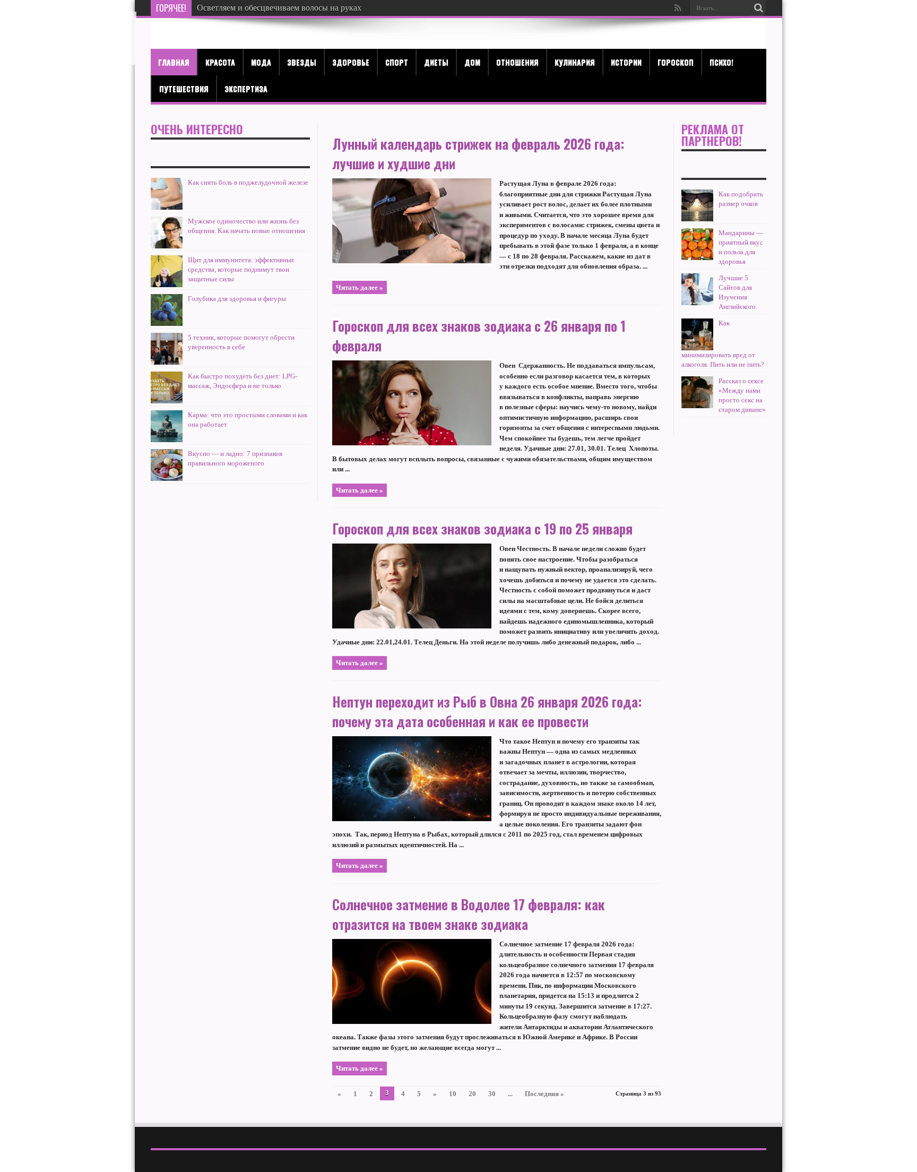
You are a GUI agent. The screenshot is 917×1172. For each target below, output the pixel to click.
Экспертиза (245, 88)
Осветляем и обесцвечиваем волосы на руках (279, 7)
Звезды (301, 61)
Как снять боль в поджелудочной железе (248, 182)
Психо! (721, 61)
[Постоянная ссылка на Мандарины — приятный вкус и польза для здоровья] (697, 258)
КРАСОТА (220, 61)
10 (452, 1094)
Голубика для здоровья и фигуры (237, 299)
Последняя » (544, 1094)
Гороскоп (676, 61)
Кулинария (575, 61)
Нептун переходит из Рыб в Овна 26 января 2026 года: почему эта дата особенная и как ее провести (487, 711)
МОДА (261, 61)
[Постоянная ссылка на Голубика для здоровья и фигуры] (167, 324)
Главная (173, 61)
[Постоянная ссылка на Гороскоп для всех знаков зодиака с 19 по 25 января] (411, 626)
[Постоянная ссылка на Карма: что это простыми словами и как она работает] (167, 440)
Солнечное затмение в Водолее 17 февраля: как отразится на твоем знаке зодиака (468, 914)
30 (492, 1094)
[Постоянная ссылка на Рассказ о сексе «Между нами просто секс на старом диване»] (697, 406)
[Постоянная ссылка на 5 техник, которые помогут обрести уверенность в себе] (167, 362)
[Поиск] (758, 8)
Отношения (517, 61)
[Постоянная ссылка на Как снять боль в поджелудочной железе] (167, 207)
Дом (472, 61)
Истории (626, 61)
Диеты (436, 61)
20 (472, 1094)
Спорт (396, 61)
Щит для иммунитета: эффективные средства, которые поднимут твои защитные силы (241, 269)
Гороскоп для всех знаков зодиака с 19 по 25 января (482, 528)
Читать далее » (359, 287)
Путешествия (184, 88)
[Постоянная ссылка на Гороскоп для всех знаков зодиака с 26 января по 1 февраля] (411, 443)
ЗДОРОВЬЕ (350, 61)
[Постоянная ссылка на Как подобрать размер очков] (697, 219)
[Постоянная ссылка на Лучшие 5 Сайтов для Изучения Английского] (697, 303)
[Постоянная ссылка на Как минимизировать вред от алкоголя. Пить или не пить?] (697, 348)
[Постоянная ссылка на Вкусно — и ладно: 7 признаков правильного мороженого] (167, 478)
